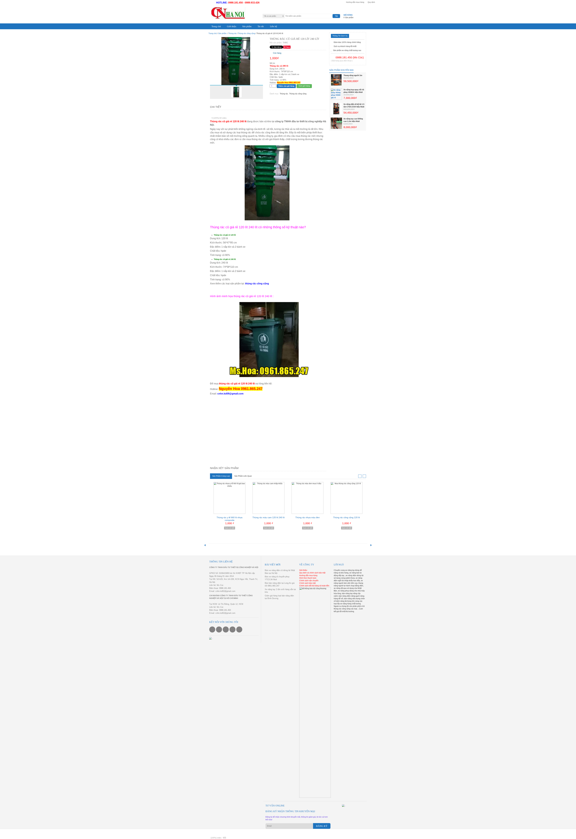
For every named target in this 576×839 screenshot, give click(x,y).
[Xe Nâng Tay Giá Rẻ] (227, 13)
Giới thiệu (228, 26)
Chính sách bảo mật (307, 582)
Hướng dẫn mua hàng (355, 2)
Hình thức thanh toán (307, 577)
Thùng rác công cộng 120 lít (346, 517)
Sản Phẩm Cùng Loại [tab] (221, 475)
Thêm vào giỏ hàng (286, 85)
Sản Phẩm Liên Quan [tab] (243, 475)
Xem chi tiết (229, 527)
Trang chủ (215, 26)
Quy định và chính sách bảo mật (312, 572)
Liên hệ (264, 26)
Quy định (371, 2)
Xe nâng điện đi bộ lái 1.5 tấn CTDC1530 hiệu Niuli (354, 105)
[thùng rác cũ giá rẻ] (236, 60)
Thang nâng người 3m (353, 75)
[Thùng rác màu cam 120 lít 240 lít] (268, 497)
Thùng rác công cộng (246, 33)
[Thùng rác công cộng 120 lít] (346, 497)
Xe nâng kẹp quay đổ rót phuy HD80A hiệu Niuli (354, 90)
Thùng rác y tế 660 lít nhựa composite (229, 518)
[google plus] (233, 629)
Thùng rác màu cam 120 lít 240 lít (268, 517)
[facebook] (212, 629)
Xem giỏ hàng (304, 85)
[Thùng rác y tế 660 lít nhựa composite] (229, 497)
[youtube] (226, 629)
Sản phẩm (241, 26)
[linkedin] (239, 629)
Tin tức (253, 26)
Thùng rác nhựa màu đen (307, 517)
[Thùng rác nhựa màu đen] (307, 497)
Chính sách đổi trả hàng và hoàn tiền (314, 585)
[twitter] (219, 629)
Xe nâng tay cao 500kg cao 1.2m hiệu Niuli (353, 119)
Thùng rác (232, 33)
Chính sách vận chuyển (308, 580)
